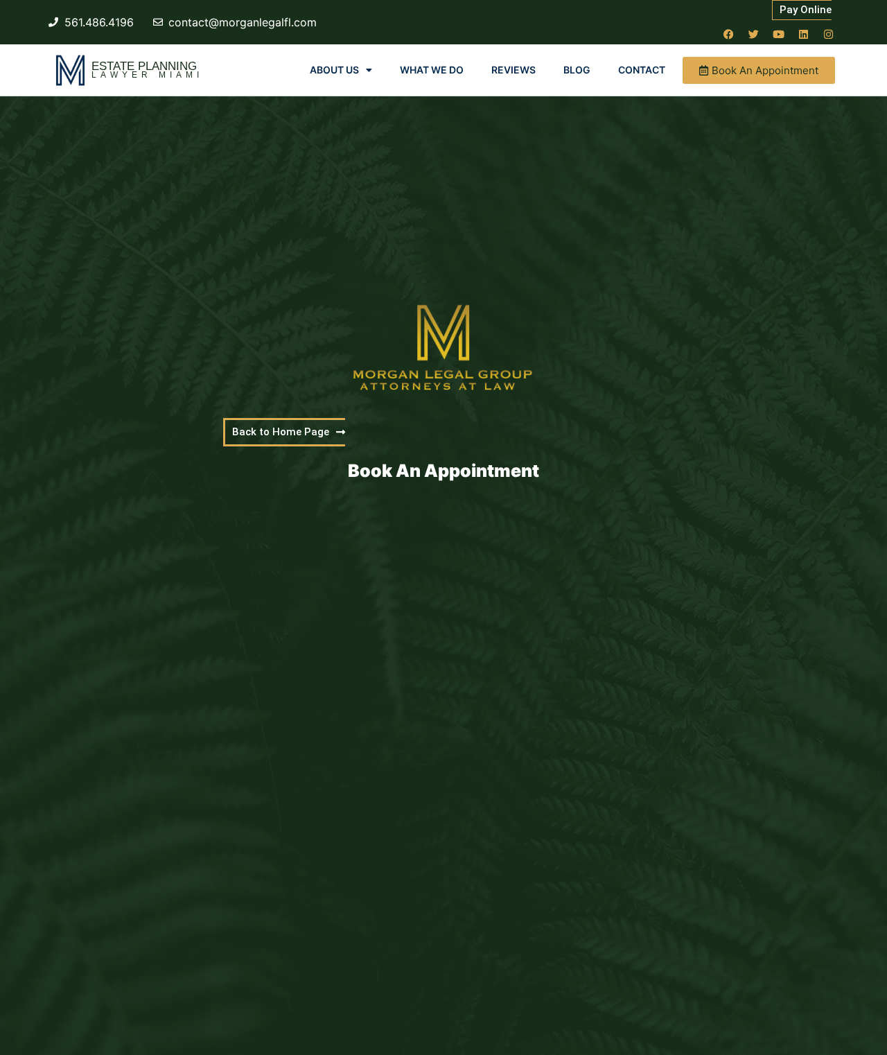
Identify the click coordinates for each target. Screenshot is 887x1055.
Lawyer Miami (147, 75)
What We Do (432, 70)
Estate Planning (144, 66)
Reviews (513, 70)
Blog (576, 70)
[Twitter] (753, 34)
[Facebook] (728, 34)
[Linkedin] (803, 34)
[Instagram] (828, 34)
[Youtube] (778, 34)
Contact (641, 70)
